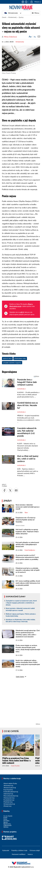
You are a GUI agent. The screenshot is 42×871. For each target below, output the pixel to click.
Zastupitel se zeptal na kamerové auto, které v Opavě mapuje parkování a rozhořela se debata (21, 603)
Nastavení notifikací (18, 854)
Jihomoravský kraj (10, 787)
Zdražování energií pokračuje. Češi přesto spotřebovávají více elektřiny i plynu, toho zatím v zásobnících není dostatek (28, 633)
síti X (22, 312)
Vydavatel (5, 850)
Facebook (23, 2)
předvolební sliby (20, 358)
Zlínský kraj (7, 806)
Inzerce (30, 854)
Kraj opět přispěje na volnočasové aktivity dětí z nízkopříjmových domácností (27, 544)
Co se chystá (11, 731)
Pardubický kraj (9, 800)
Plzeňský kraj (8, 802)
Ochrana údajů (35, 850)
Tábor (26, 512)
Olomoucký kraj (9, 798)
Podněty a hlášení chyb (19, 850)
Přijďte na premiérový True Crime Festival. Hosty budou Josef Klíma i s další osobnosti (16, 760)
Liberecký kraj (8, 794)
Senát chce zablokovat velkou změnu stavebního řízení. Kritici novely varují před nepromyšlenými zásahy (28, 663)
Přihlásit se (37, 2)
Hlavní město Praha (10, 783)
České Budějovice (30, 550)
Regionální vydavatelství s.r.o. (24, 867)
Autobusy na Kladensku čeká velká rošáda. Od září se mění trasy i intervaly (20, 620)
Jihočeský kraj (8, 785)
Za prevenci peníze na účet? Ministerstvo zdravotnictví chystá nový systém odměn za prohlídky (27, 557)
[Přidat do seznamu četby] (39, 36)
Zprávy (21, 17)
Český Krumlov (15, 765)
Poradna (6, 820)
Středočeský (13, 13)
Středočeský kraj (9, 804)
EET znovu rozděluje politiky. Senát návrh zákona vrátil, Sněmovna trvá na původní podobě (28, 583)
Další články (20, 676)
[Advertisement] (21, 702)
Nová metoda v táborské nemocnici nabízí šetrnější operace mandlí (28, 507)
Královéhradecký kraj (11, 791)
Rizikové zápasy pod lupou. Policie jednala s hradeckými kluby (21, 615)
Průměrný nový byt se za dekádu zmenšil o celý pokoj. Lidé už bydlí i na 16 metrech (28, 570)
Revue (6, 822)
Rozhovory (7, 824)
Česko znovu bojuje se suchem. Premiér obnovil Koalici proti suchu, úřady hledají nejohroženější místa (28, 648)
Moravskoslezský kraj (11, 796)
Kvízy (5, 819)
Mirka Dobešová (10, 37)
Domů (4, 17)
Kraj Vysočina (8, 790)
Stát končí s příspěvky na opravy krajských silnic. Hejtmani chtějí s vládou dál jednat (27, 531)
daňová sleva (7, 358)
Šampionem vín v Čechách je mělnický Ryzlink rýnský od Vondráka (25, 520)
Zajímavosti (7, 825)
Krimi (5, 817)
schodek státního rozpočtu (12, 363)
